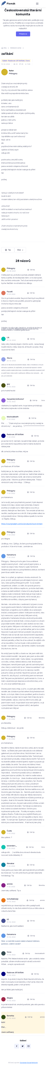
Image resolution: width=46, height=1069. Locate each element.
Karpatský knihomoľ (15, 399)
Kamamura (11, 555)
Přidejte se (23, 34)
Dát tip (32, 270)
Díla (5, 48)
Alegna (10, 998)
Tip (9, 250)
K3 (8, 919)
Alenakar (10, 863)
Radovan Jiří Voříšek (15, 434)
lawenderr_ (12, 846)
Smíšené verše (15, 48)
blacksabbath (13, 417)
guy (8, 384)
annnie (10, 884)
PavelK (10, 291)
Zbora (9, 358)
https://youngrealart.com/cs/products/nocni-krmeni (21, 524)
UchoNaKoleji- (13, 899)
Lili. (8, 337)
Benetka (10, 1015)
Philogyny (13, 73)
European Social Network (29, 1063)
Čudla (9, 831)
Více (19, 250)
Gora (9, 952)
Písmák (11, 3)
